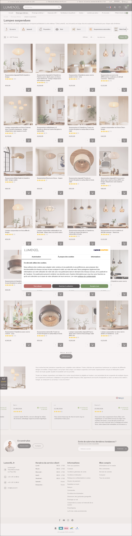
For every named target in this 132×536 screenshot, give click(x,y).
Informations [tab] (95, 257)
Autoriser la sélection (66, 286)
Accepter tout (94, 286)
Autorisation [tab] (36, 257)
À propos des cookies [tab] (66, 257)
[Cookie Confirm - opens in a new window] (101, 250)
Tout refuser (38, 286)
